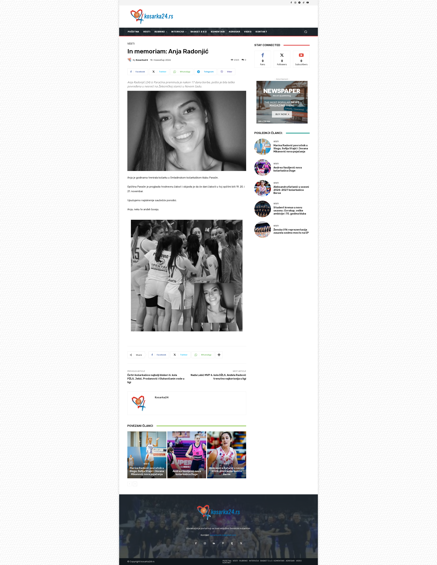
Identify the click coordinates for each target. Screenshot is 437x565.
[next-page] (135, 484)
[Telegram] (299, 3)
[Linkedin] (214, 543)
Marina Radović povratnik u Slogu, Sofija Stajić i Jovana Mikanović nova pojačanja (147, 471)
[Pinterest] (223, 543)
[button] (306, 32)
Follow (282, 53)
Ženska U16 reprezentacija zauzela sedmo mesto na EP (291, 231)
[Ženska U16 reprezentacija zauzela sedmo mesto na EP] (262, 229)
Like (263, 53)
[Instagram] (295, 3)
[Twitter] (241, 543)
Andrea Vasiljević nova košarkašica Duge (187, 473)
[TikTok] (303, 3)
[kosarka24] (130, 60)
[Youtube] (308, 3)
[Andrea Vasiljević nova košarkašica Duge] (186, 454)
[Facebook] (291, 3)
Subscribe (301, 53)
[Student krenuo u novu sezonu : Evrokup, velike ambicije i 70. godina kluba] (262, 209)
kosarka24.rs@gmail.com (223, 535)
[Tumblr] (232, 543)
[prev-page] (129, 484)
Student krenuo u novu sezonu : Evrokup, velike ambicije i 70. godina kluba (289, 210)
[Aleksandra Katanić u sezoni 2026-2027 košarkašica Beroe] (226, 454)
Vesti (131, 43)
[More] (219, 354)
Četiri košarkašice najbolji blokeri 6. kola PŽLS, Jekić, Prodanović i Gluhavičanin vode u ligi (155, 379)
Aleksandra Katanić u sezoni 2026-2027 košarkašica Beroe (226, 471)
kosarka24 (142, 60)
